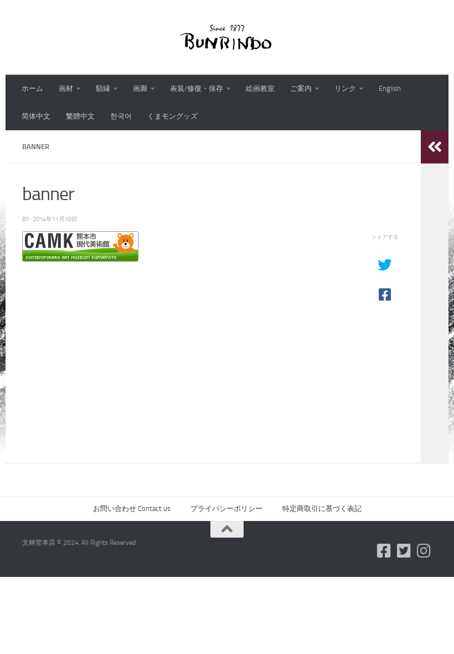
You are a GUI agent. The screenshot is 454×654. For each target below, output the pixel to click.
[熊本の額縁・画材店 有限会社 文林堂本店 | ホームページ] (227, 37)
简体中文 (36, 116)
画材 (66, 88)
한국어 (121, 116)
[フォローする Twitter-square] (404, 551)
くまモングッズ (172, 116)
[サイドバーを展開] (434, 147)
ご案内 (301, 88)
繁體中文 (80, 116)
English (390, 88)
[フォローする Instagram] (424, 551)
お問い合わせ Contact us (132, 508)
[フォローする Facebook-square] (384, 551)
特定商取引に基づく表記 (322, 508)
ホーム (32, 88)
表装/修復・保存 (196, 88)
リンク (345, 88)
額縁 (103, 88)
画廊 (140, 88)
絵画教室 (260, 88)
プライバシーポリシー (226, 508)
